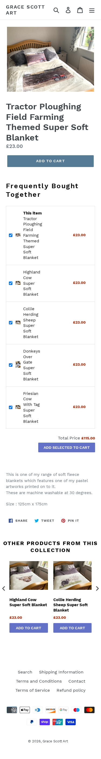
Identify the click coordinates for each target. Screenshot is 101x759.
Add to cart (28, 628)
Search (25, 672)
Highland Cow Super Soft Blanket (31, 283)
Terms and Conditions (39, 681)
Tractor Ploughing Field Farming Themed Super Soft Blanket (32, 235)
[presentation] (4, 589)
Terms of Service (32, 690)
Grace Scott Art (25, 10)
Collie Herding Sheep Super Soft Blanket (70, 605)
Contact (76, 681)
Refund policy (71, 690)
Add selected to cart (67, 447)
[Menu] (92, 10)
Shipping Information (61, 672)
